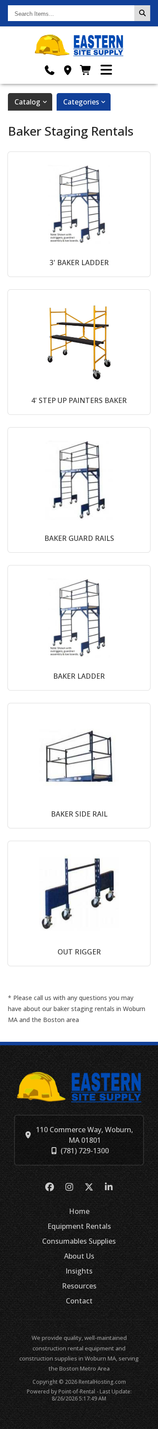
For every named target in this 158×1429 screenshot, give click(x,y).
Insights (79, 1271)
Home (79, 1211)
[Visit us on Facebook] (49, 1187)
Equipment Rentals (79, 1226)
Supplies (79, 1241)
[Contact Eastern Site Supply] (68, 70)
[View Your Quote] (86, 70)
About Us (79, 1256)
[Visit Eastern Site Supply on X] (88, 1187)
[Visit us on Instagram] (69, 1187)
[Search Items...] (142, 13)
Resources (79, 1286)
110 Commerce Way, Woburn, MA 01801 (84, 1135)
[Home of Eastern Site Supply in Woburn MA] (79, 45)
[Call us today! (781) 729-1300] (49, 70)
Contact (79, 1301)
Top (146, 1419)
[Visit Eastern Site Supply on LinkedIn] (108, 1187)
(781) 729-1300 (85, 1150)
